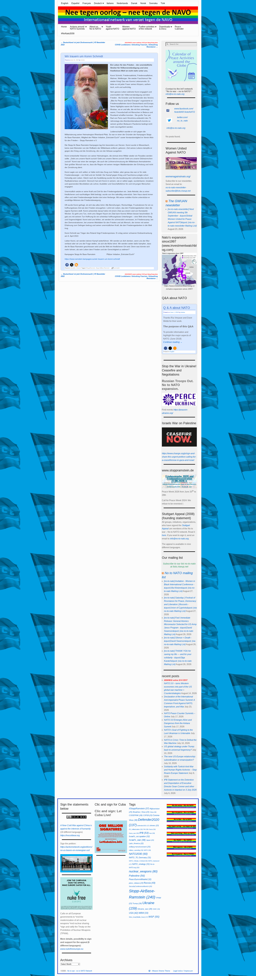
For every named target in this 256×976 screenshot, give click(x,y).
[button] (67, 264)
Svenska (153, 3)
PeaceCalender (179, 28)
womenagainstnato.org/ (178, 176)
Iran (152, 833)
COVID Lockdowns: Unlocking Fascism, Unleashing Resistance (136, 45)
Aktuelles (73, 268)
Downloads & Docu (164, 28)
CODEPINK (136, 815)
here (164, 535)
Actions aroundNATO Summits (77, 28)
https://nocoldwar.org (70, 835)
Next (200, 15)
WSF (153, 916)
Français (87, 3)
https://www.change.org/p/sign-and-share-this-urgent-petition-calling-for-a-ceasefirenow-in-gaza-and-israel (179, 456)
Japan (150, 840)
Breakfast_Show (141, 812)
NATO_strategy (141, 864)
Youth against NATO (112, 28)
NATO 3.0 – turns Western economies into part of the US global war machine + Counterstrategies (178, 687)
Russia (149, 882)
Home (64, 27)
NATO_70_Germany (140, 857)
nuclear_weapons (143, 871)
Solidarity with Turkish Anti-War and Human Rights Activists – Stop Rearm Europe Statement (180, 769)
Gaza (152, 829)
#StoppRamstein (90, 268)
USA (133, 913)
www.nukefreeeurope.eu (71, 949)
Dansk (134, 3)
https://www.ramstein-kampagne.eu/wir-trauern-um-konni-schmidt (92, 259)
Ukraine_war (144, 909)
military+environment (140, 847)
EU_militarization (136, 829)
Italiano (110, 3)
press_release (136, 883)
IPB (144, 832)
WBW (143, 913)
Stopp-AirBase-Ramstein (102, 268)
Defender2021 (143, 825)
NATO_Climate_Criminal (138, 861)
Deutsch (98, 3)
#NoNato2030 (67, 33)
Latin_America (136, 843)
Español (75, 3)
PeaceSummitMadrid (140, 879)
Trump (137, 903)
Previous (56, 15)
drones (154, 826)
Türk (163, 3)
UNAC (156, 909)
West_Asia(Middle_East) (138, 917)
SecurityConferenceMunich (140, 886)
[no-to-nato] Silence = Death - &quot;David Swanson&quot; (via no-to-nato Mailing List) (179, 641)
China (153, 812)
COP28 (147, 815)
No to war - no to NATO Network (79, 971)
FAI (145, 829)
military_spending (136, 850)
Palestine (137, 875)
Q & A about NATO (176, 308)
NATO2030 (138, 853)
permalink (117, 268)
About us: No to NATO (95, 28)
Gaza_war (134, 833)
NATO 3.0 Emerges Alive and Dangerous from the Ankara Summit (178, 723)
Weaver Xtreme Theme (161, 971)
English (64, 3)
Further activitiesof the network (146, 28)
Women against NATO (129, 28)
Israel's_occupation (139, 836)
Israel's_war (137, 840)
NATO (147, 850)
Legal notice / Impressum (183, 971)
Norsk (143, 3)
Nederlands (122, 3)
